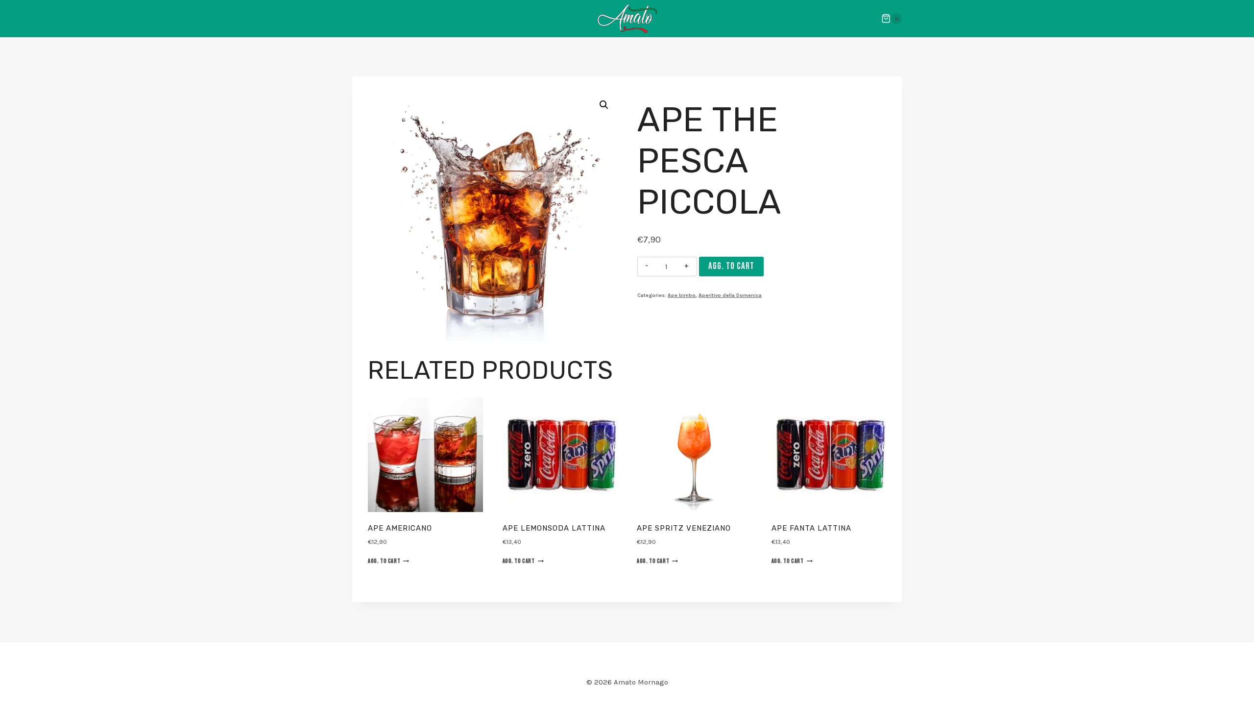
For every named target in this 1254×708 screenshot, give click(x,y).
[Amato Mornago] (627, 18)
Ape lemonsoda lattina (554, 528)
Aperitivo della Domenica (730, 295)
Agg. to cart (731, 266)
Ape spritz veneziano (684, 528)
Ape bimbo (682, 295)
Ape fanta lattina (811, 528)
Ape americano (400, 528)
